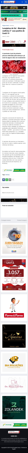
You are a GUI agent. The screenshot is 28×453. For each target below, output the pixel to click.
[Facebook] (3, 179)
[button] (2, 2)
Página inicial (5, 25)
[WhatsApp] (6, 179)
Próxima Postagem (21, 220)
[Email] (10, 179)
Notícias (12, 25)
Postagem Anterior (6, 220)
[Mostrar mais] (13, 179)
